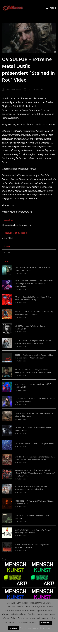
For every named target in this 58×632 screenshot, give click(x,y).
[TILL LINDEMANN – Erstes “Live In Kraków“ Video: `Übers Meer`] (7, 270)
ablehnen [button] (13, 628)
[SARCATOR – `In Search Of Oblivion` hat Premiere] (7, 518)
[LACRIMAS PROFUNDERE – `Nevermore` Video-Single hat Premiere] (7, 401)
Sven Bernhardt (13, 89)
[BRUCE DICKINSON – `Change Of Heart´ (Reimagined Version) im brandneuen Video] (7, 372)
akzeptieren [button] (46, 622)
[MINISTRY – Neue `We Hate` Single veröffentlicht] (7, 328)
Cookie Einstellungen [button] (27, 622)
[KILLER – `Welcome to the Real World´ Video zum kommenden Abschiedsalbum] (7, 358)
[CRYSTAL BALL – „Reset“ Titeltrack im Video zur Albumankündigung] (7, 416)
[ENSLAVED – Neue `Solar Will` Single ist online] (7, 445)
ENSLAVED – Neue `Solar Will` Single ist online (34, 444)
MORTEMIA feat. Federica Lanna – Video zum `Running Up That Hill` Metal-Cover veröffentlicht (34, 283)
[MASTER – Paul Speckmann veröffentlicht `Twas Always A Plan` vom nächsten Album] (7, 459)
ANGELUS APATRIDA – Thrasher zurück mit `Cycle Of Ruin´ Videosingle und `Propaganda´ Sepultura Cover (35, 473)
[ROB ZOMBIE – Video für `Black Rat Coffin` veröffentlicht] (7, 387)
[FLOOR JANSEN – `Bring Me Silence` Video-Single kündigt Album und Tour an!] (7, 343)
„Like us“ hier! (7, 238)
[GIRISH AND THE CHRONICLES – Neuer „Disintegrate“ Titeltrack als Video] (7, 489)
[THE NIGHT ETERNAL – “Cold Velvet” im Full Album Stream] (7, 430)
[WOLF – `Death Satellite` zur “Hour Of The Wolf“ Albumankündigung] (7, 299)
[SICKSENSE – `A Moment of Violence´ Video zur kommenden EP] (7, 503)
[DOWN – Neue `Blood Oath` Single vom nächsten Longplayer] (7, 547)
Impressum (45, 628)
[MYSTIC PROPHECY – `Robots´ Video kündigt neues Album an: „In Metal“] (7, 314)
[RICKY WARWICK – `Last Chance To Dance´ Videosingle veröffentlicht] (7, 532)
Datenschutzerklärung (30, 628)
